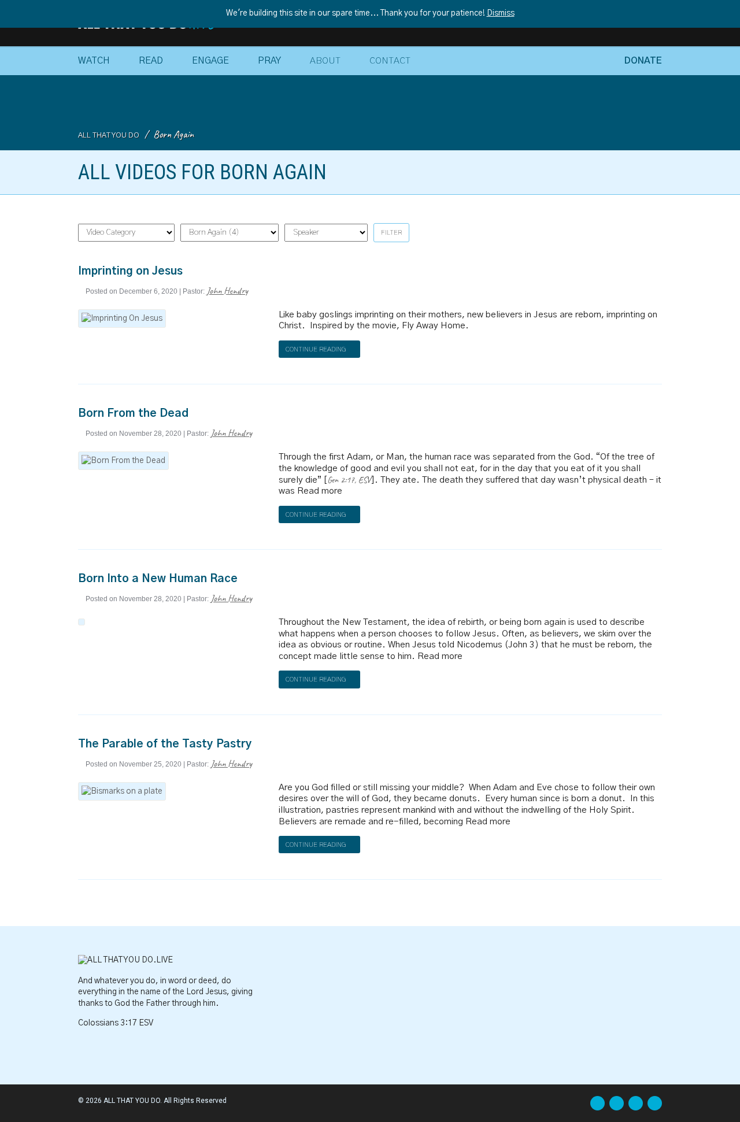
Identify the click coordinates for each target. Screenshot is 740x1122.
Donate (643, 60)
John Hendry (227, 290)
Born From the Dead (133, 413)
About (325, 60)
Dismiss (501, 13)
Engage (210, 60)
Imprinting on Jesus (130, 271)
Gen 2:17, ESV (349, 480)
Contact (389, 60)
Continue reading (317, 349)
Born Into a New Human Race (158, 578)
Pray (269, 60)
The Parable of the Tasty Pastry (165, 744)
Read (151, 60)
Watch (94, 60)
